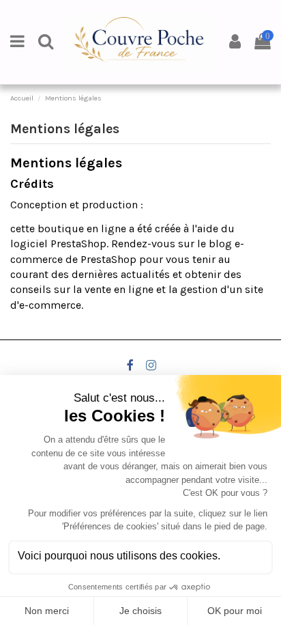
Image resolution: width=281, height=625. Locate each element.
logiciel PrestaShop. (60, 243)
